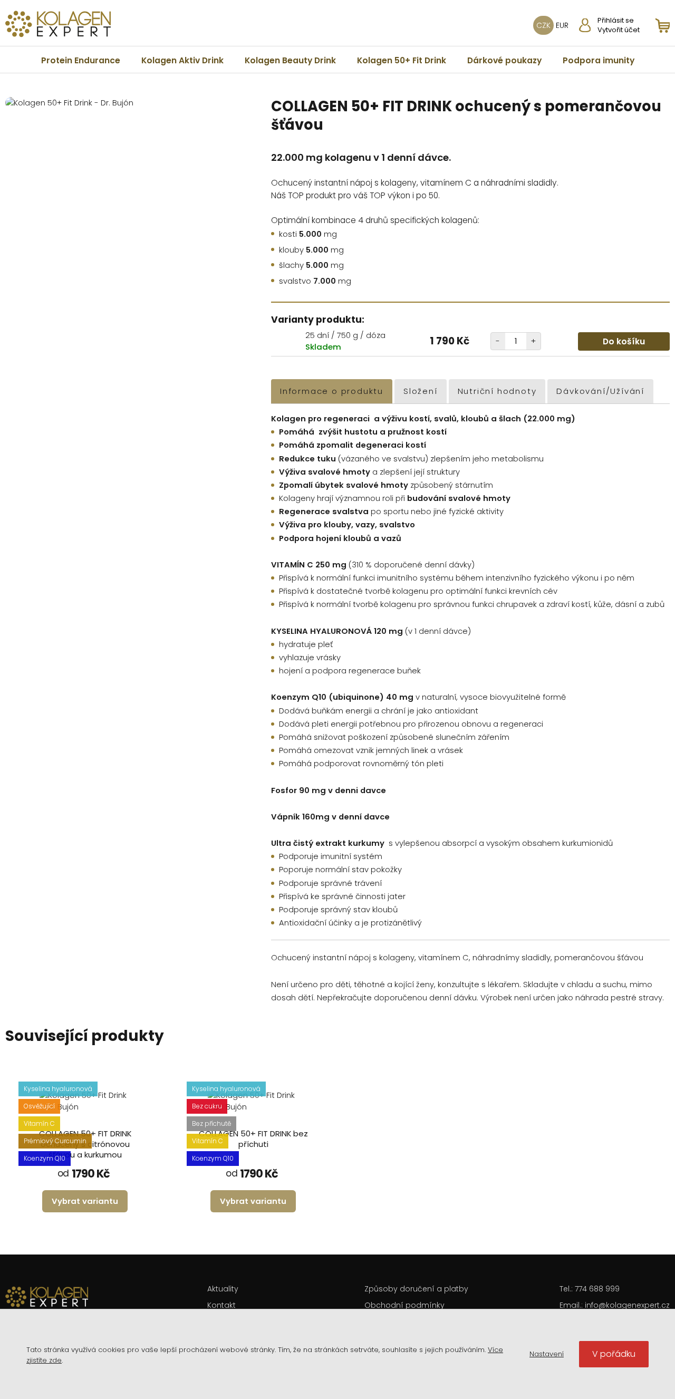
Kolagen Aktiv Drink (182, 60)
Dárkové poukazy (504, 60)
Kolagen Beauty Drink (290, 60)
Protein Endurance (80, 60)
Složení (420, 391)
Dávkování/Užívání (600, 391)
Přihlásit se (615, 20)
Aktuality (222, 1289)
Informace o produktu (331, 391)
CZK (543, 25)
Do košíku (624, 341)
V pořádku (613, 1354)
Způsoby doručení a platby (416, 1289)
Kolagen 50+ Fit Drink (401, 60)
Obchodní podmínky (404, 1305)
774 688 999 (597, 1289)
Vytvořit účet (618, 30)
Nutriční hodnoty (497, 391)
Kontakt (221, 1305)
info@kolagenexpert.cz (627, 1305)
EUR (562, 25)
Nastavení (546, 1354)
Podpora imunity (598, 60)
